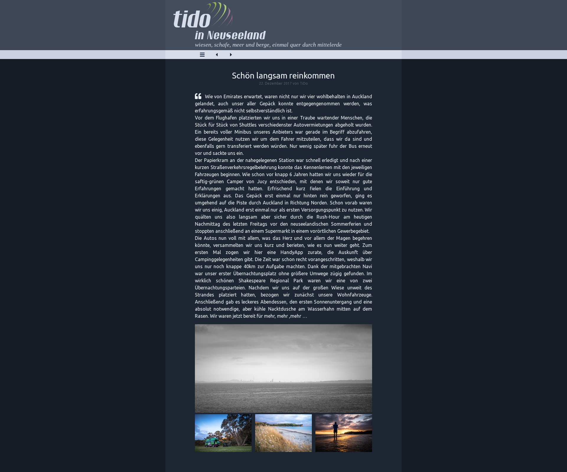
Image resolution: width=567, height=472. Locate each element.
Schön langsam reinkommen (283, 75)
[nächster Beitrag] (231, 54)
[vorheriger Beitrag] (216, 54)
